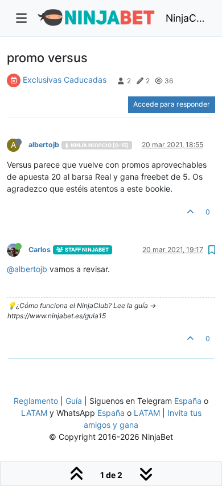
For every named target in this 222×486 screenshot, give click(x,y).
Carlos (39, 249)
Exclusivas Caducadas (64, 79)
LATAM (34, 413)
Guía (73, 401)
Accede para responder (171, 104)
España (188, 401)
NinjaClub (186, 18)
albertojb (43, 144)
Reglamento (36, 401)
